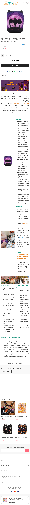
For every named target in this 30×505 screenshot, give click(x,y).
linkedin (22, 71)
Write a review (6, 371)
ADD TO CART (15, 61)
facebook (7, 71)
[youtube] (16, 487)
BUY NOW (15, 65)
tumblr (19, 71)
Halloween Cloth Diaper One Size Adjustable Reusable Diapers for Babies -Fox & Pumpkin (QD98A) (21, 438)
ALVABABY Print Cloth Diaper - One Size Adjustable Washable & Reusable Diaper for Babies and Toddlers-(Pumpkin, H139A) (22, 417)
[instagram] (19, 487)
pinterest (17, 71)
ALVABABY (4, 474)
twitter (12, 71)
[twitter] (13, 487)
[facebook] (9, 487)
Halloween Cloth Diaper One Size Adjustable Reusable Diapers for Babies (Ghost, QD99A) (7, 438)
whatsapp (14, 71)
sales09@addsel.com (6, 480)
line (10, 71)
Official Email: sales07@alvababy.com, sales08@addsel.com (10, 477)
